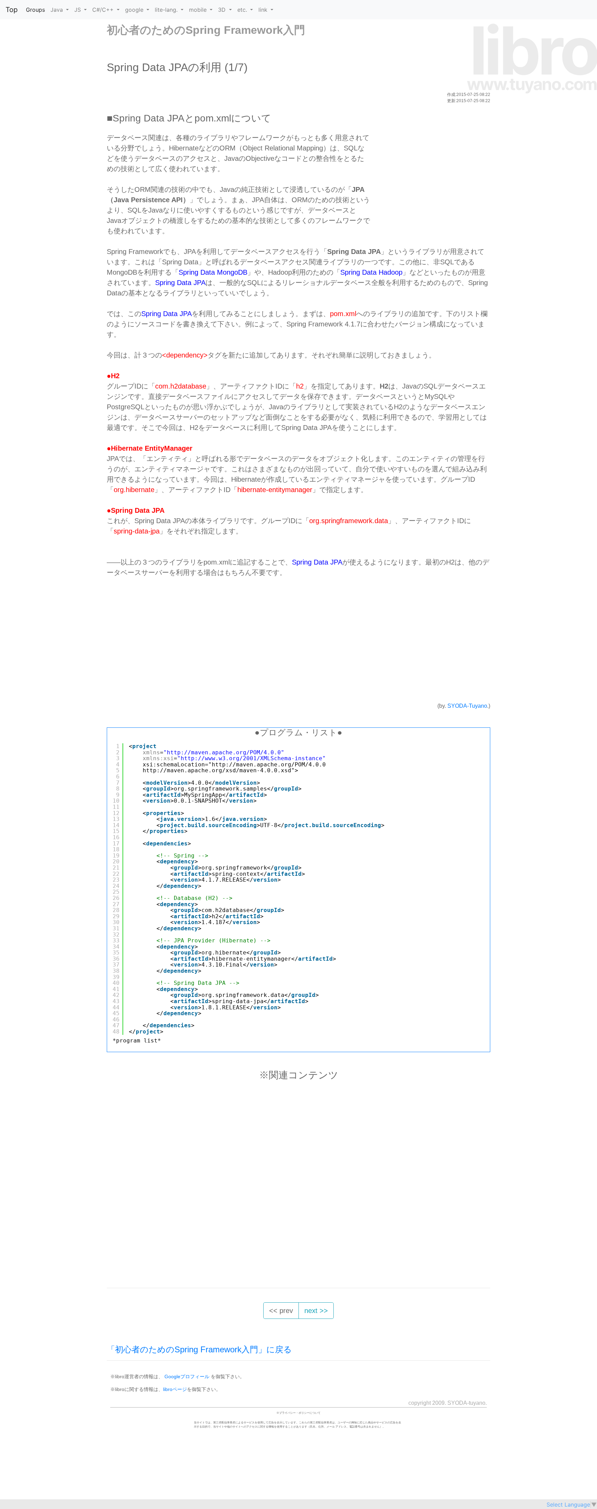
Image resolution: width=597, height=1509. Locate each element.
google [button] (135, 9)
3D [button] (222, 9)
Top (12, 10)
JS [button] (78, 9)
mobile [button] (198, 9)
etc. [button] (243, 9)
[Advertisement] (429, 181)
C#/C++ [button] (103, 9)
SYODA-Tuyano (467, 706)
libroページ (175, 1389)
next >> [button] (316, 1310)
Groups (35, 9)
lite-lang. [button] (167, 9)
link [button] (263, 9)
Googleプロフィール (186, 1376)
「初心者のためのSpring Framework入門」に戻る (199, 1349)
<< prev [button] (281, 1310)
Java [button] (57, 9)
